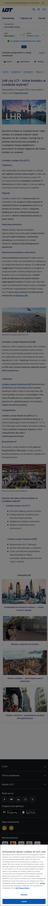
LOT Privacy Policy (22, 888)
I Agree (24, 901)
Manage (24, 894)
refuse (42, 883)
